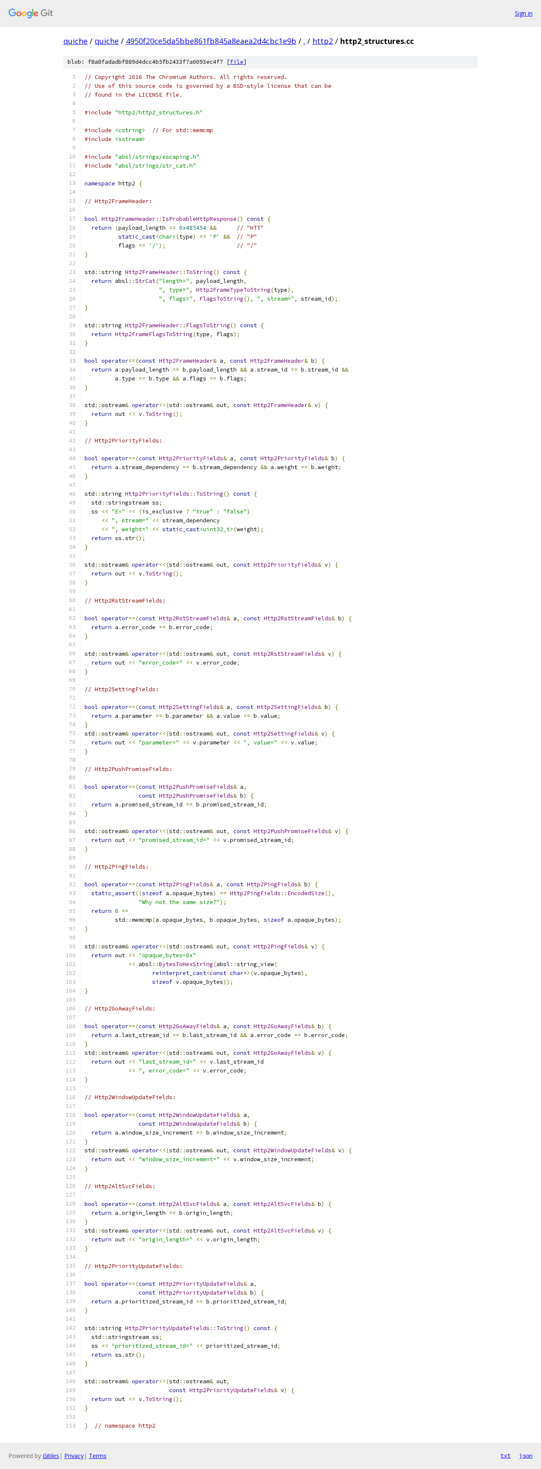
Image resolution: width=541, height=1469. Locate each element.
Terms (98, 1456)
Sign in (524, 13)
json (526, 1455)
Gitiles (51, 1456)
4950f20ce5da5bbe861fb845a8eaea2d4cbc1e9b (211, 41)
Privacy (74, 1456)
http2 (322, 41)
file (236, 61)
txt (505, 1455)
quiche (75, 41)
